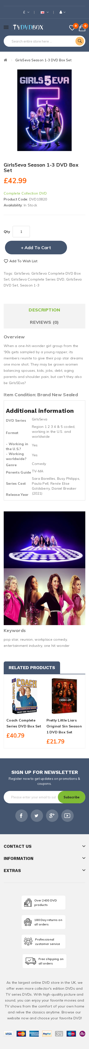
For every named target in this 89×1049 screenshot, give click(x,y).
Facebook (21, 815)
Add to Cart (37, 247)
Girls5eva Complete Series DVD (37, 279)
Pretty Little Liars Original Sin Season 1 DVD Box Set (64, 726)
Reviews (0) (44, 322)
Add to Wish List (23, 261)
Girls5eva (22, 273)
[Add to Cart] (16, 709)
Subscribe (72, 797)
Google (52, 815)
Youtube (67, 815)
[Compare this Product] (33, 709)
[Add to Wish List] (24, 709)
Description (44, 310)
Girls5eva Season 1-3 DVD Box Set (43, 60)
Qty (7, 231)
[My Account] (63, 12)
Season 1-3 (30, 285)
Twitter (37, 815)
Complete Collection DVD (25, 193)
